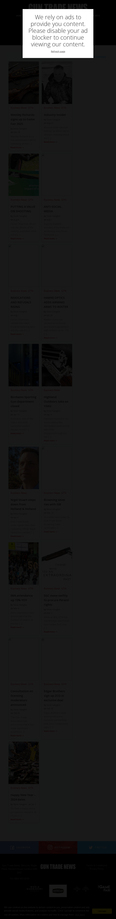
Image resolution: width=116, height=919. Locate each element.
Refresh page (58, 51)
